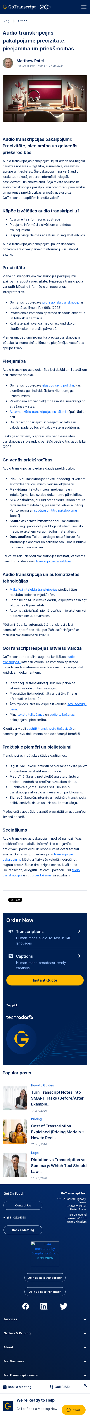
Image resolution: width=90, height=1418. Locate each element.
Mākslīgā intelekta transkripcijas (33, 589)
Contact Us (23, 1205)
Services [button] (10, 1319)
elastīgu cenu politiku (58, 385)
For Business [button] (13, 1361)
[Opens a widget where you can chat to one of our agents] (73, 1410)
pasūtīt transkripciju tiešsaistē (49, 728)
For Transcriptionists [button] (20, 1375)
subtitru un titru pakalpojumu (55, 510)
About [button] (8, 1347)
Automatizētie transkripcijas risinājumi (38, 412)
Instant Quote (45, 980)
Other (22, 21)
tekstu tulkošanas (30, 714)
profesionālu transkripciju (61, 302)
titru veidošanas (40, 875)
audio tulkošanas (62, 714)
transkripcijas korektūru (53, 561)
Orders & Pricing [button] (17, 1333)
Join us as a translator (45, 1291)
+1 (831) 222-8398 (14, 1217)
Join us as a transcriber (45, 1277)
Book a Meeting (23, 1230)
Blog (6, 21)
